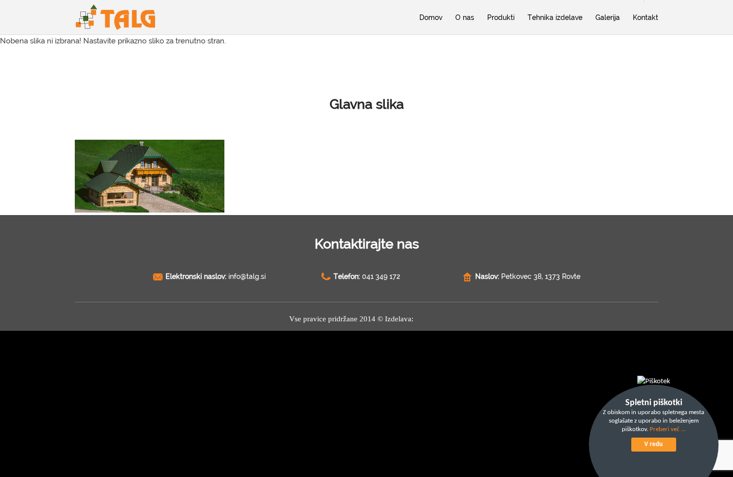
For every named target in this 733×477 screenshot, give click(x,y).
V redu (653, 444)
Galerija (607, 17)
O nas (464, 17)
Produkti (501, 17)
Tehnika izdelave (555, 17)
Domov (430, 17)
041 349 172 (381, 276)
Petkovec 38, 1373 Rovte (540, 276)
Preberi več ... (668, 429)
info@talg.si (247, 276)
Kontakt (645, 17)
